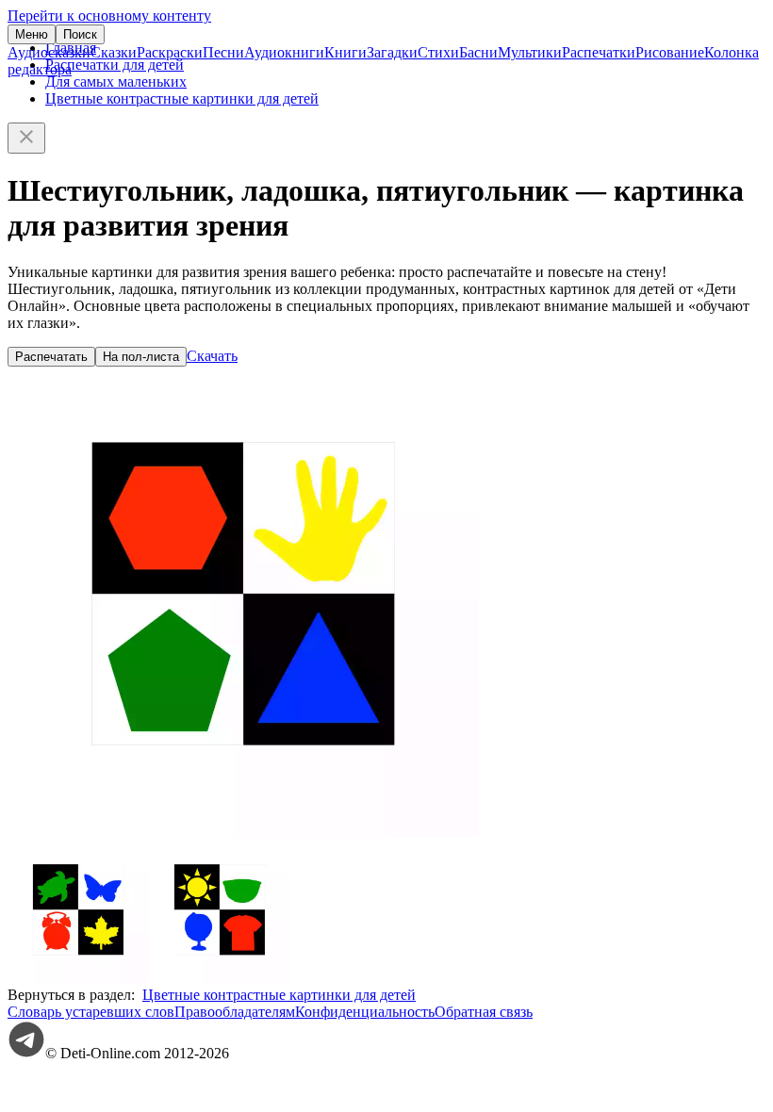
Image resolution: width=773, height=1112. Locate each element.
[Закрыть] (26, 138)
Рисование (669, 52)
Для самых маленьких (116, 82)
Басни (478, 52)
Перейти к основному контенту (109, 16)
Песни (223, 52)
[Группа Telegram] (26, 1053)
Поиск (80, 34)
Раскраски (170, 52)
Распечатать (51, 357)
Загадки (392, 52)
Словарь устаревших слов (91, 1012)
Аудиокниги (284, 52)
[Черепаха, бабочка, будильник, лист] (78, 978)
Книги (345, 52)
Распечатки (598, 52)
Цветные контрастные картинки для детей (182, 98)
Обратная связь (484, 1012)
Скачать (212, 356)
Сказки (113, 52)
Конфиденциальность (365, 1012)
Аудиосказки (49, 52)
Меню (31, 34)
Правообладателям (234, 1012)
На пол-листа (141, 357)
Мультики (530, 52)
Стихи (438, 52)
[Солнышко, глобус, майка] (219, 978)
